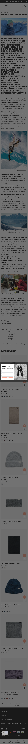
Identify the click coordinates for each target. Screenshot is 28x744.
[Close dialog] (26, 364)
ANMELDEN (7, 377)
